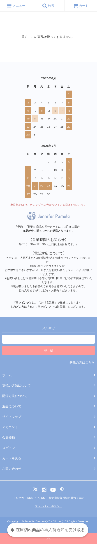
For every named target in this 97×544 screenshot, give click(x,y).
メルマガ (18, 498)
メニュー (18, 5)
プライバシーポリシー (48, 506)
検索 (50, 5)
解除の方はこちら (82, 362)
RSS (30, 498)
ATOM (42, 498)
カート (83, 5)
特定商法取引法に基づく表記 (66, 498)
